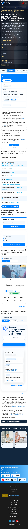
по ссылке (10, 405)
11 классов (9, 175)
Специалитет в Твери (5, 10)
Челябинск (16, 96)
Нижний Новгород (8, 96)
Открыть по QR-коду (14, 508)
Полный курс (9, 179)
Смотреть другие (14, 145)
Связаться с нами (14, 516)
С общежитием (18, 192)
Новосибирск (7, 94)
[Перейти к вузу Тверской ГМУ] (5, 328)
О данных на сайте (14, 509)
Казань (21, 94)
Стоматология (7, 104)
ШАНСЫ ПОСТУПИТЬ (22, 0)
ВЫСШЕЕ (3, 0)
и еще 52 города (19, 165)
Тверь (3, 65)
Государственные (15, 202)
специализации (5, 409)
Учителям (14, 504)
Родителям (14, 502)
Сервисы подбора (14, 499)
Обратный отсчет (14, 506)
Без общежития (6, 193)
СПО (7, 0)
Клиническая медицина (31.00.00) (17, 10)
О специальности (7, 80)
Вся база (14, 147)
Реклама (14, 515)
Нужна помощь (15, 293)
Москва (5, 91)
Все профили (22, 306)
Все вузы (23, 393)
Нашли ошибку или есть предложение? (11, 421)
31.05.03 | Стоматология (14, 282)
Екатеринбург (15, 94)
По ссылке (4, 125)
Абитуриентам (14, 500)
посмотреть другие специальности (11, 184)
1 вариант (9, 291)
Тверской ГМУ (7, 86)
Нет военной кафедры (7, 198)
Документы (14, 511)
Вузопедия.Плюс (14, 486)
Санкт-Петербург (13, 91)
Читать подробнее (7, 40)
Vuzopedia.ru (12, 524)
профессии (4, 411)
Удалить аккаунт (14, 513)
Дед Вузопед (14, 489)
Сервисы (14, 491)
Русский (12, 172)
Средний (14, 261)
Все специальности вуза (17, 385)
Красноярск (6, 99)
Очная (12, 168)
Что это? (22, 261)
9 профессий (19, 291)
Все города (13, 99)
